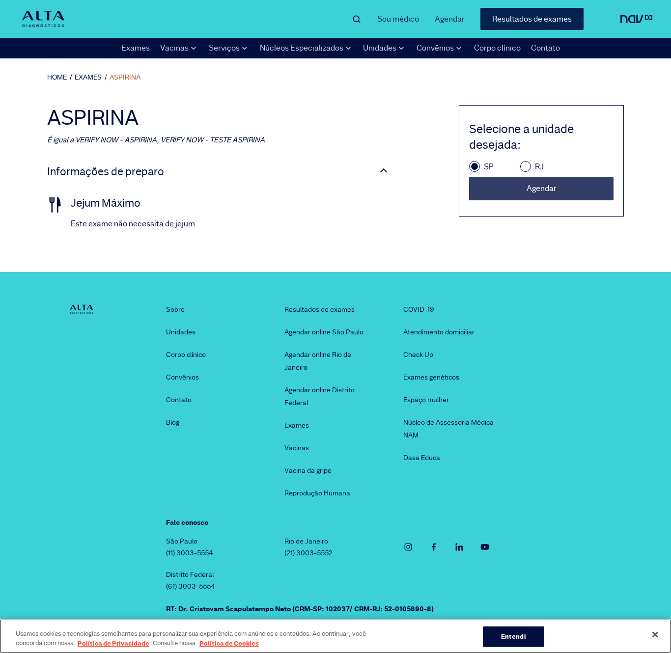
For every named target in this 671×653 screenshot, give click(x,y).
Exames (135, 48)
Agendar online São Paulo (323, 331)
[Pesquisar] (357, 19)
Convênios (182, 377)
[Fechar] (655, 635)
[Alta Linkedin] (459, 547)
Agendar (450, 19)
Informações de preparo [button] (105, 171)
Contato (545, 48)
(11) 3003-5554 (189, 552)
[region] (335, 636)
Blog (172, 422)
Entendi (513, 636)
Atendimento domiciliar (439, 331)
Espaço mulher (426, 399)
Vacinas (296, 447)
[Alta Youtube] (485, 547)
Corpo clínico (497, 48)
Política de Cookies (229, 642)
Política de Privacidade (113, 642)
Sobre (175, 309)
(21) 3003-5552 (308, 552)
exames (88, 77)
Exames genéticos (431, 377)
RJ (539, 167)
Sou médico (398, 19)
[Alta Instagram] (408, 547)
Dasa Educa (421, 457)
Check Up (418, 354)
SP (489, 167)
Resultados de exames (532, 19)
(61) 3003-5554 (190, 586)
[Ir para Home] (43, 18)
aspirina (125, 77)
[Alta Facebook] (434, 547)
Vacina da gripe (308, 470)
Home (57, 77)
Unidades (181, 331)
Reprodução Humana (317, 493)
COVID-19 (418, 309)
